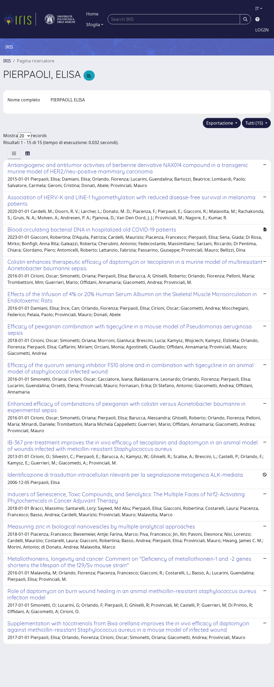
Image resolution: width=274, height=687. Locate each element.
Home (92, 14)
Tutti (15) (254, 123)
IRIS (7, 61)
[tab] (14, 153)
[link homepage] (19, 19)
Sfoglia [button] (93, 24)
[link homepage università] (60, 19)
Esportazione (220, 123)
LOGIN (262, 30)
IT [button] (257, 8)
